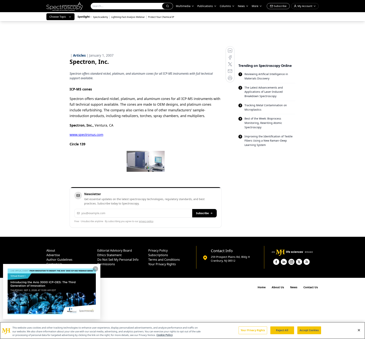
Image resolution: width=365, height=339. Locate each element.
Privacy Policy (158, 250)
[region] (182, 330)
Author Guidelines (59, 259)
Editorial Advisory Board (114, 250)
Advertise (53, 255)
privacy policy (146, 221)
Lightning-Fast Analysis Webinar (128, 17)
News (293, 287)
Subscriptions (158, 255)
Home (262, 287)
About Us (278, 287)
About (50, 250)
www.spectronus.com (86, 134)
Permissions (106, 264)
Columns (225, 6)
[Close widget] (95, 269)
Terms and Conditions (164, 259)
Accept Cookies (309, 330)
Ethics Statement (109, 255)
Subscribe (202, 213)
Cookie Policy (164, 335)
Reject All (282, 330)
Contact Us (310, 287)
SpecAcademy (100, 17)
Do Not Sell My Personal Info (118, 259)
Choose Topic (57, 16)
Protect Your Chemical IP (161, 17)
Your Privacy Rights (162, 264)
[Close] (359, 330)
